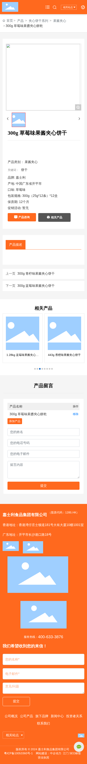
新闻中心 (57, 716)
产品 (20, 20)
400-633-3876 (50, 637)
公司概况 (11, 716)
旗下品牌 (41, 716)
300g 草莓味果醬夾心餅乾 (28, 414)
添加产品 (14, 421)
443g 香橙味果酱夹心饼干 (64, 354)
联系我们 (43, 723)
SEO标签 (75, 753)
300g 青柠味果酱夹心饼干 (36, 273)
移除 (76, 414)
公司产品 (26, 716)
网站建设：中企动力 (48, 753)
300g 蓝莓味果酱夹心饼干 (36, 285)
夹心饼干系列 (38, 20)
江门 (66, 753)
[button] (35, 369)
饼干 (24, 170)
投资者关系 (74, 716)
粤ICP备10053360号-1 (18, 753)
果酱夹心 (59, 20)
